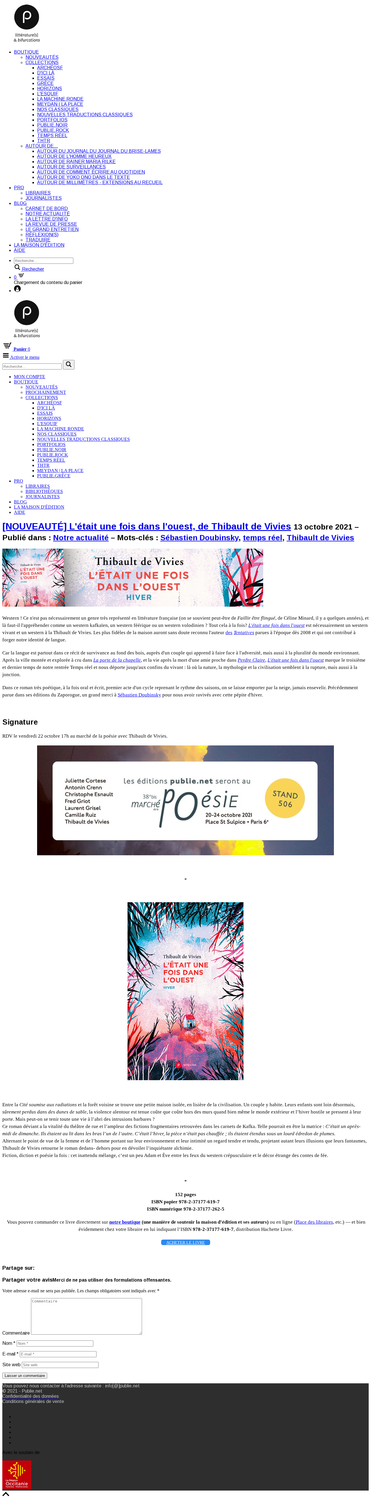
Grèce (45, 83)
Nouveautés (42, 57)
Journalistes (44, 198)
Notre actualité (48, 213)
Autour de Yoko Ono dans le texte (83, 177)
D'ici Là (45, 72)
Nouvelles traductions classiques (85, 114)
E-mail (10, 1353)
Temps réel (52, 135)
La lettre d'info (47, 218)
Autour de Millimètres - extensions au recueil (100, 182)
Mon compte (29, 376)
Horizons (49, 88)
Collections (42, 62)
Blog (20, 203)
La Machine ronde (60, 99)
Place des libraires (314, 1222)
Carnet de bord (47, 208)
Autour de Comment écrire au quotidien (91, 172)
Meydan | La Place (60, 104)
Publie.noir (52, 125)
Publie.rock (53, 130)
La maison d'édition (39, 245)
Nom (8, 1343)
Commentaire (16, 1333)
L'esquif (47, 93)
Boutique (26, 52)
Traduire (38, 239)
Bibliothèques (44, 491)
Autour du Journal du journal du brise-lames (99, 151)
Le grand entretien (52, 229)
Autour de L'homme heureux (74, 156)
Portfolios (52, 119)
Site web (11, 1364)
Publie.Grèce (53, 475)
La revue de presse (51, 224)
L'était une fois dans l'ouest (276, 625)
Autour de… (42, 145)
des (228, 632)
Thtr (43, 140)
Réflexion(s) (42, 234)
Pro (19, 187)
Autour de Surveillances (71, 166)
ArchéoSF (50, 67)
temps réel (262, 537)
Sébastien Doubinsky (199, 537)
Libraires (38, 192)
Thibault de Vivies (320, 537)
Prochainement (46, 392)
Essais (45, 78)
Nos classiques (58, 109)
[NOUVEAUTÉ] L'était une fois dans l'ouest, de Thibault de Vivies (146, 526)
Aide (19, 250)
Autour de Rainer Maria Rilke (76, 161)
